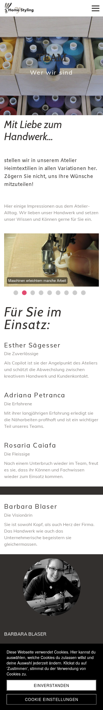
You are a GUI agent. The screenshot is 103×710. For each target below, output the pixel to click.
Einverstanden (51, 685)
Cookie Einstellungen (51, 699)
